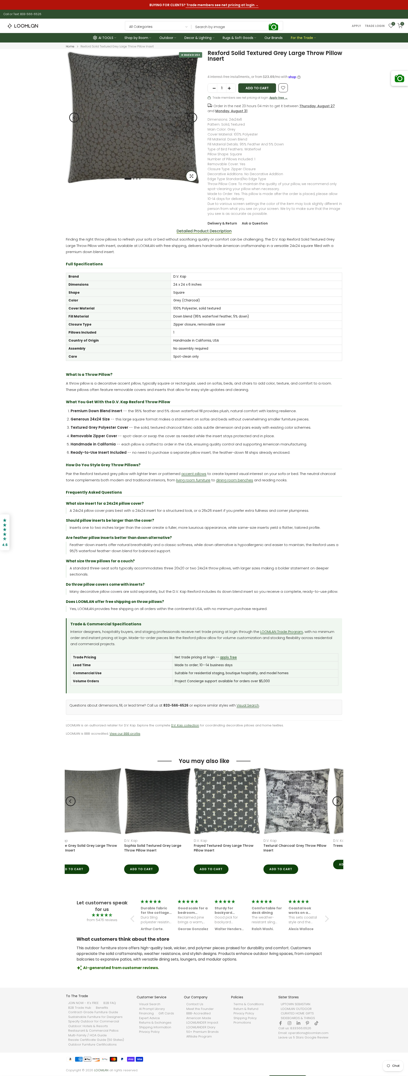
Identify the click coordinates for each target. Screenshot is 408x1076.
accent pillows (193, 473)
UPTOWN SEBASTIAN (295, 1004)
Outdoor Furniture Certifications (92, 1044)
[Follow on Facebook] (280, 1023)
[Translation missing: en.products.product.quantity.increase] (231, 88)
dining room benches (234, 480)
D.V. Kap (73, 840)
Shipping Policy (245, 1018)
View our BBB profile (125, 734)
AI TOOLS (105, 37)
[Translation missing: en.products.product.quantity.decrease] (212, 88)
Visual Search (248, 705)
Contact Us (194, 1004)
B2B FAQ (109, 1003)
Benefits (102, 1008)
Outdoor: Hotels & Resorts (88, 1026)
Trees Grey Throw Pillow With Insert (305, 845)
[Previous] (74, 117)
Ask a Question (255, 223)
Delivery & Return (222, 223)
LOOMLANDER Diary (200, 1027)
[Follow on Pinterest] (307, 1023)
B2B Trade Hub (79, 1008)
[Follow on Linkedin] (298, 1023)
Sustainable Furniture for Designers (95, 1017)
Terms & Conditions (249, 1004)
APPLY (356, 26)
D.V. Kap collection (185, 725)
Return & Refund (246, 1009)
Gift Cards (166, 1013)
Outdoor (166, 37)
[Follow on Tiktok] (316, 1023)
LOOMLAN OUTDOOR (296, 1009)
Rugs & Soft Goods (238, 37)
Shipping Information (155, 1027)
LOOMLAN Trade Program (281, 631)
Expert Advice (149, 1018)
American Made (198, 1018)
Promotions (242, 1023)
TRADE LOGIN (375, 26)
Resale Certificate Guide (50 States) (96, 1040)
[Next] (192, 117)
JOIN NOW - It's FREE (83, 1003)
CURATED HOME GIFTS (297, 1013)
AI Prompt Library (152, 1009)
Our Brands (273, 37)
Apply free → (278, 98)
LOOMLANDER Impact (202, 1023)
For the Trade (302, 37)
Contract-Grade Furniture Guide (93, 1012)
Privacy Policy (149, 1032)
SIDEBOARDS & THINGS (298, 1018)
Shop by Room (136, 37)
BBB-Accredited (198, 1013)
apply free (228, 657)
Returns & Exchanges (155, 1023)
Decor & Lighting (198, 37)
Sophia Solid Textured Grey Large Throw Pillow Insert (94, 848)
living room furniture (193, 480)
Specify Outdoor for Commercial (93, 1021)
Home (70, 46)
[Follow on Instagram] (289, 1023)
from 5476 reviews (102, 920)
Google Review (316, 1037)
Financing (146, 1013)
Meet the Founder (200, 1009)
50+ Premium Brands (202, 1032)
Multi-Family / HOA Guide (87, 1035)
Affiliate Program (199, 1036)
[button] (133, 918)
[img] (102, 915)
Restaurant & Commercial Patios (93, 1031)
